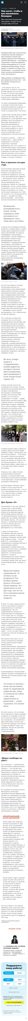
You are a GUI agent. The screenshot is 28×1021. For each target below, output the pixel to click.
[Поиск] (25, 2)
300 (19, 984)
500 (8, 984)
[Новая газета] (2, 2)
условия (11, 997)
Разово (19, 973)
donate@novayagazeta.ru (9, 1012)
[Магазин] (21, 2)
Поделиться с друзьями (13, 1005)
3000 (7, 979)
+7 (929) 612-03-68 (7, 1013)
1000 (19, 979)
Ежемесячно (8, 973)
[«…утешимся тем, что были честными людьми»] (15, 941)
